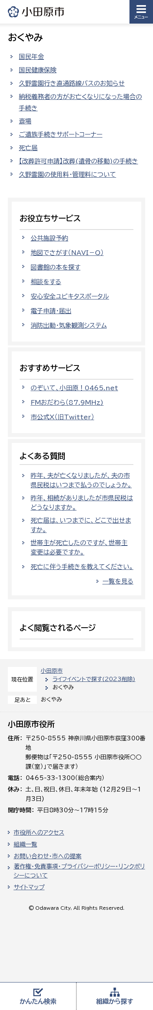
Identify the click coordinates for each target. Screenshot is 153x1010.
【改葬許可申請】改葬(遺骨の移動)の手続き (78, 161)
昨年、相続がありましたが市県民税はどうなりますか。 (82, 503)
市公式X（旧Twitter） (62, 417)
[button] (141, 12)
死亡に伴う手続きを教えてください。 (82, 567)
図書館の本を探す (55, 267)
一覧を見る (117, 581)
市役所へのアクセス (39, 833)
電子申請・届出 (51, 311)
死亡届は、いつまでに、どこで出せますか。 (81, 525)
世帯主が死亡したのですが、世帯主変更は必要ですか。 (79, 547)
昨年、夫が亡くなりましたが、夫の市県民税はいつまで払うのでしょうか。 (81, 480)
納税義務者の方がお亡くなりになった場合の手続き (80, 102)
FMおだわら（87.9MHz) (67, 402)
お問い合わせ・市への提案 (48, 856)
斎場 (25, 121)
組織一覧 (25, 844)
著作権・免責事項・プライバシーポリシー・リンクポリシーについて (79, 870)
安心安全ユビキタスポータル (70, 296)
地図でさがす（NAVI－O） (67, 253)
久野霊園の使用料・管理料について (67, 174)
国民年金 (31, 56)
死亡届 (28, 148)
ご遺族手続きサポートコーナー (60, 134)
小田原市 (36, 11)
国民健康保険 (37, 70)
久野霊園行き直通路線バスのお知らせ (72, 83)
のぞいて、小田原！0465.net (74, 388)
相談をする (46, 282)
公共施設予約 (49, 238)
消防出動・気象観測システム (69, 325)
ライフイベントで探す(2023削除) (94, 679)
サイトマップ (29, 887)
